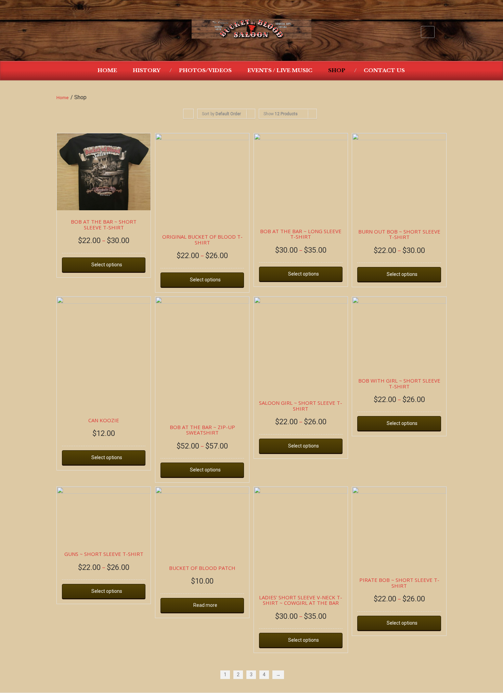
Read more (205, 605)
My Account (428, 32)
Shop (336, 70)
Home (107, 70)
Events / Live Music (279, 70)
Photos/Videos (205, 70)
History (146, 70)
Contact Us (384, 70)
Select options (106, 264)
